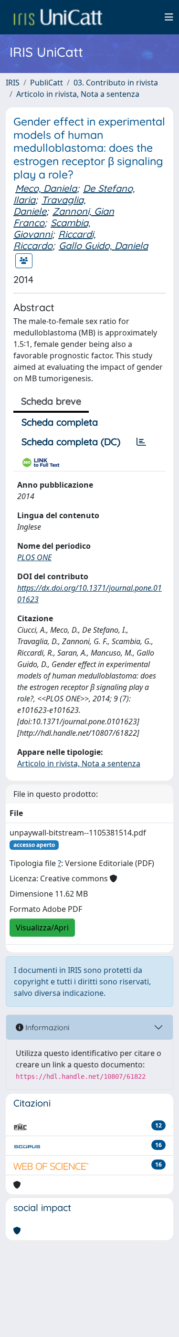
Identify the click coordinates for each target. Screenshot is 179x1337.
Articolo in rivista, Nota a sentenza (77, 94)
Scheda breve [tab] (51, 401)
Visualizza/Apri (42, 927)
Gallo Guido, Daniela (103, 245)
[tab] (141, 442)
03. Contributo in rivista (116, 82)
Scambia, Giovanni (51, 228)
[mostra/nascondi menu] (169, 17)
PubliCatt (46, 82)
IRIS (13, 82)
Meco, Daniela (46, 188)
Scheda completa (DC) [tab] (70, 442)
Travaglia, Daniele (49, 205)
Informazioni (46, 1027)
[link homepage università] (58, 17)
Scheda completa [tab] (59, 422)
